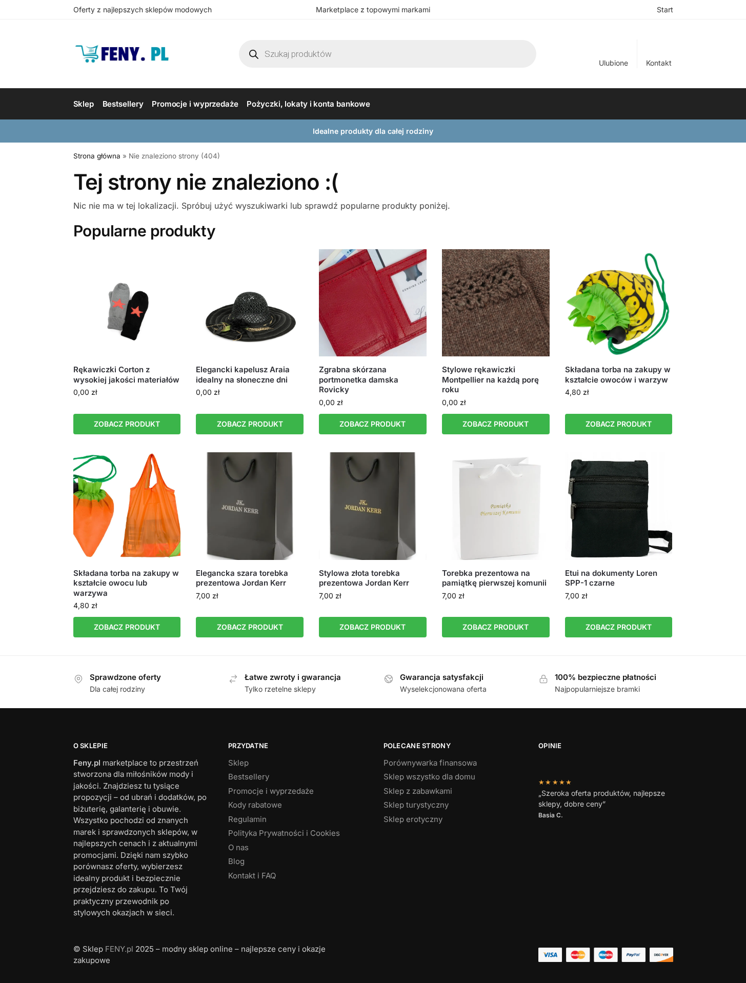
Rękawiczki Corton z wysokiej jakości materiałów (126, 375)
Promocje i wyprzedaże (271, 791)
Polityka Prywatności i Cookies (284, 833)
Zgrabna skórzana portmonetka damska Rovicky (358, 379)
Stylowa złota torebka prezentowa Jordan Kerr (364, 578)
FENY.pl (119, 949)
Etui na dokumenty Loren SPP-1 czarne (611, 578)
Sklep (238, 763)
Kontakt (659, 62)
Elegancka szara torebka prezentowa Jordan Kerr (242, 578)
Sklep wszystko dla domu (429, 776)
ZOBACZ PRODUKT (127, 423)
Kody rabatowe (255, 805)
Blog (236, 861)
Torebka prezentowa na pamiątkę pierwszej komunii (494, 578)
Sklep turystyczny (416, 805)
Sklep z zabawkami (418, 791)
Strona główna (96, 156)
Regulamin (247, 819)
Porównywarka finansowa (430, 763)
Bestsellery (248, 776)
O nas (238, 847)
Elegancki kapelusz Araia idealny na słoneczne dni (243, 375)
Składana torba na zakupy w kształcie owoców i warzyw (618, 375)
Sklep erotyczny (413, 819)
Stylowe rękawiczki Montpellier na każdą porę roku (490, 379)
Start (665, 9)
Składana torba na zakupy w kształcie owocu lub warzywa (126, 583)
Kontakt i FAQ (252, 875)
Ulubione (613, 62)
